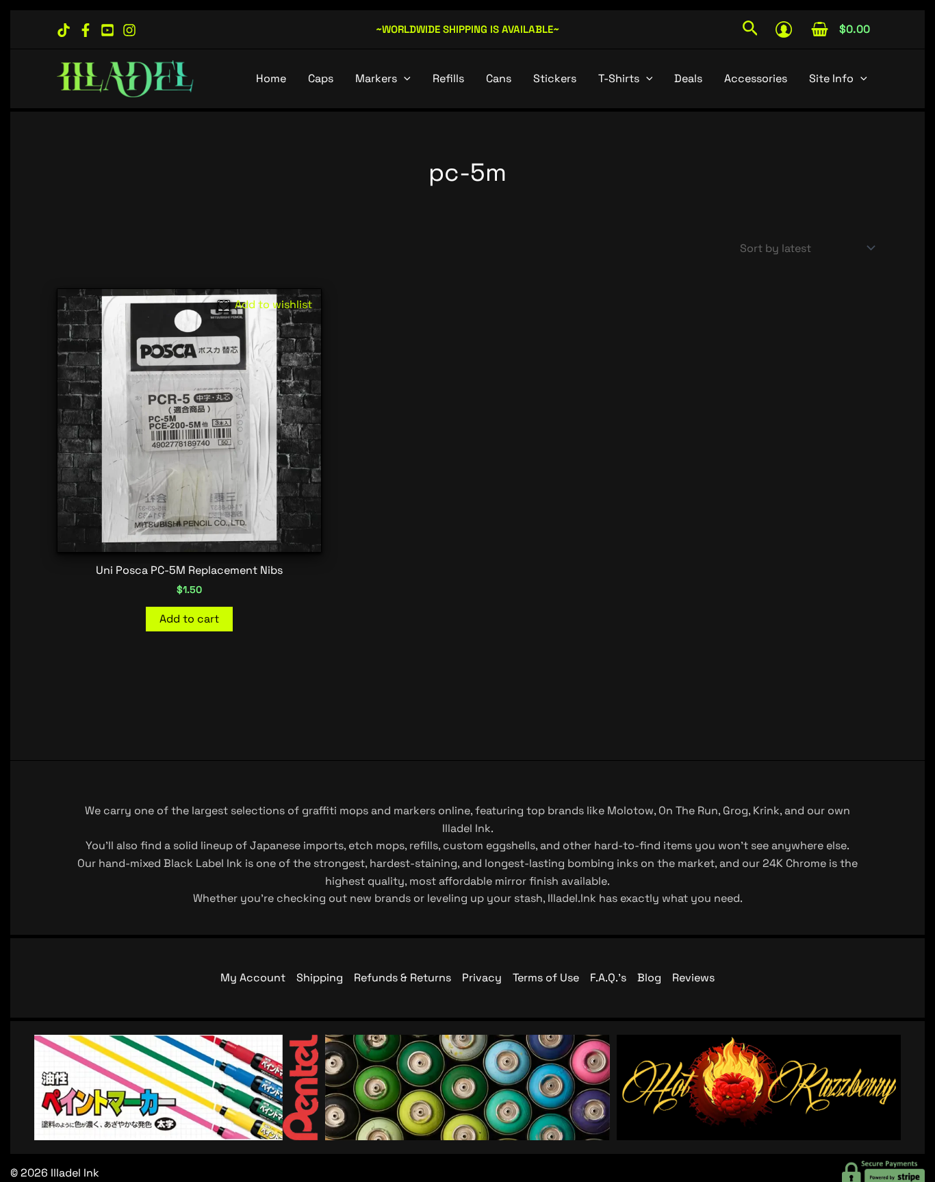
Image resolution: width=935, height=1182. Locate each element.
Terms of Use (546, 977)
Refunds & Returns (402, 977)
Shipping (319, 977)
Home (271, 78)
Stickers (554, 78)
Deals (688, 78)
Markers (376, 78)
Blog (649, 977)
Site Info (831, 78)
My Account (252, 977)
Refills (448, 78)
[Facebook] (85, 30)
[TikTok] (64, 30)
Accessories (755, 78)
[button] (750, 29)
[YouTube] (107, 30)
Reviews (693, 977)
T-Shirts (618, 78)
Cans (498, 78)
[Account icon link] (784, 29)
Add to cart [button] (189, 619)
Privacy (482, 977)
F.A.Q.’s (608, 977)
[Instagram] (129, 30)
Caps (320, 78)
